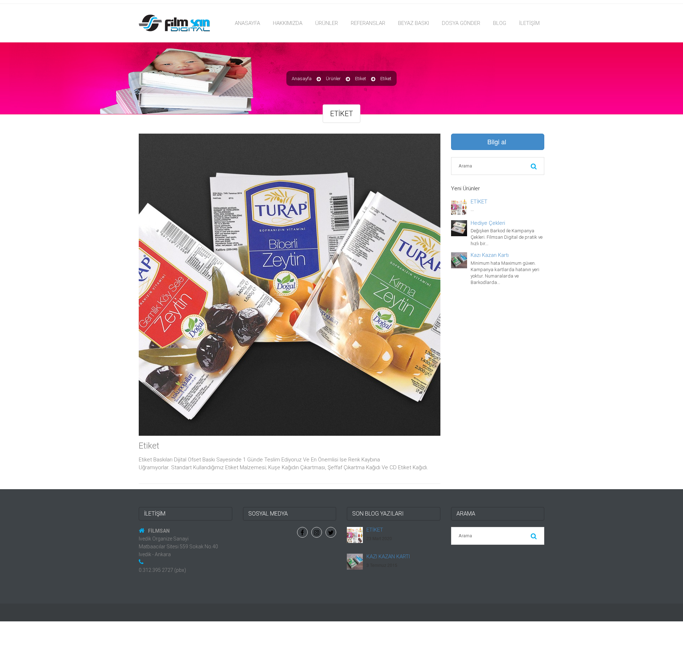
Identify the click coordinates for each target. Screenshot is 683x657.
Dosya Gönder (461, 23)
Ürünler (326, 23)
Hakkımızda (287, 23)
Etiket (360, 78)
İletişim (529, 23)
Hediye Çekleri (488, 223)
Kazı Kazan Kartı (490, 255)
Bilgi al (496, 141)
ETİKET (479, 201)
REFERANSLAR (368, 23)
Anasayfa (247, 23)
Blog (499, 23)
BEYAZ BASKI (413, 23)
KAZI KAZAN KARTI (388, 556)
